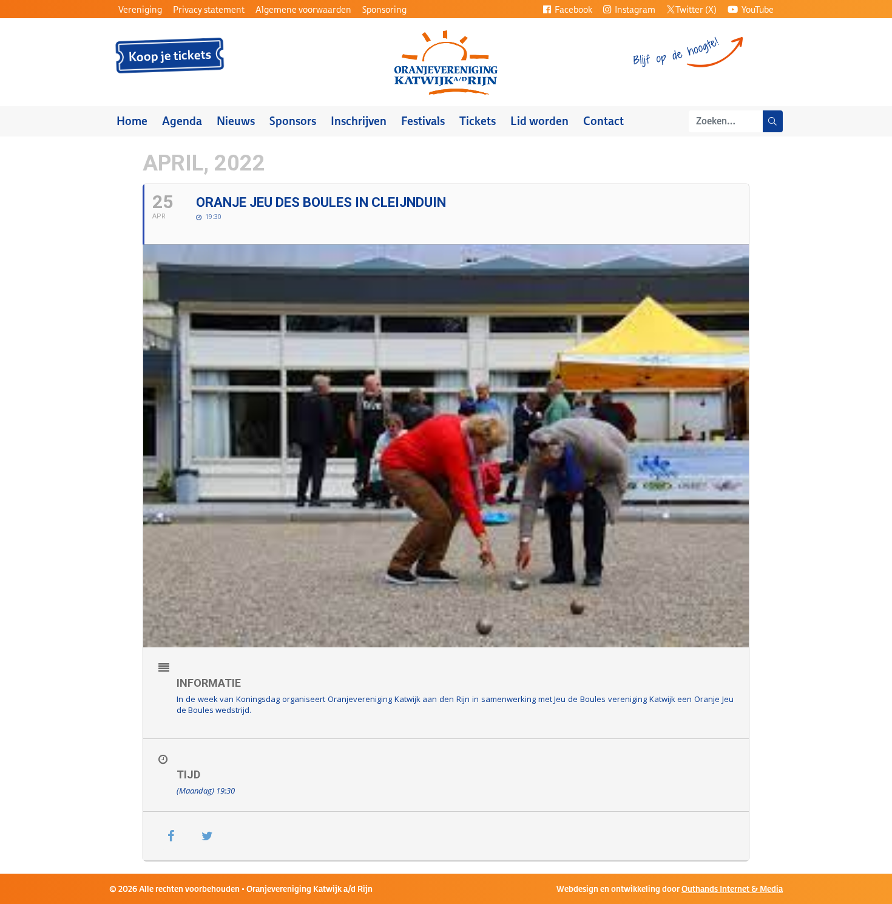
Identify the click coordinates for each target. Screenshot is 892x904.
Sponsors (292, 121)
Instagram (634, 9)
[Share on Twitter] (207, 836)
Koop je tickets (170, 56)
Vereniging (140, 9)
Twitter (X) (696, 9)
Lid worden (539, 121)
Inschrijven (359, 121)
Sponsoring (384, 9)
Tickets (477, 121)
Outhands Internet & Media (732, 888)
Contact (603, 121)
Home (132, 121)
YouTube (757, 9)
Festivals (423, 121)
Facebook (572, 9)
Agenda (182, 121)
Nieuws (236, 121)
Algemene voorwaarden (303, 9)
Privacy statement (209, 9)
